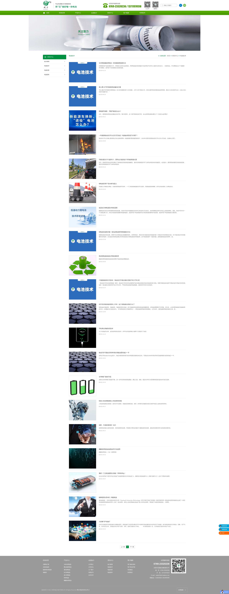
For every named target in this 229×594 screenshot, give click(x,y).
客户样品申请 (131, 567)
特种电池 (66, 577)
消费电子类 (46, 564)
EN (184, 5)
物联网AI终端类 (47, 569)
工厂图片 (90, 569)
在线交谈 (224, 526)
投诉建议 (130, 569)
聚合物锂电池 (67, 567)
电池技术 (46, 66)
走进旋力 (94, 13)
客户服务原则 (131, 564)
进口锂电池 (67, 575)
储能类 (45, 572)
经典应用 (62, 13)
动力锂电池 (67, 572)
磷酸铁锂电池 (67, 580)
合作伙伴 (90, 575)
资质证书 (90, 572)
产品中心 (78, 13)
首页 (47, 13)
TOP (223, 533)
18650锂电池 (67, 564)
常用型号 (142, 13)
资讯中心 (110, 13)
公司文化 (90, 567)
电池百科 (46, 74)
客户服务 (126, 13)
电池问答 (46, 70)
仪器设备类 (46, 567)
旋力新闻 (46, 61)
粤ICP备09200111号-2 (83, 590)
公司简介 (90, 564)
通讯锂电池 (67, 569)
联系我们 (130, 572)
